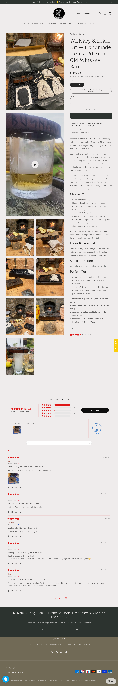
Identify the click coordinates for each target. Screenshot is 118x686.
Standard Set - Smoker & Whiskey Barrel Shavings (91, 90)
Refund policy (55, 644)
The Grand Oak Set (91, 238)
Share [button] (74, 329)
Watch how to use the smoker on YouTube (88, 266)
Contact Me (67, 644)
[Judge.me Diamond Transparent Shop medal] (97, 427)
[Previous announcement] (6, 2)
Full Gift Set (77, 85)
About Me (77, 644)
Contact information (90, 680)
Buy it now (91, 116)
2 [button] (55, 598)
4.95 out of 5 (29, 409)
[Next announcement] (111, 2)
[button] (52, 23)
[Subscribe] (77, 629)
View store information (80, 132)
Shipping (84, 76)
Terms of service (64, 680)
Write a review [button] (95, 410)
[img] (13, 458)
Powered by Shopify (29, 680)
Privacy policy (52, 680)
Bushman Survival (16, 680)
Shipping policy (77, 680)
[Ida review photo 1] (13, 478)
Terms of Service (42, 644)
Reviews (87, 644)
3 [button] (59, 598)
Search (31, 644)
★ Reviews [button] (116, 345)
